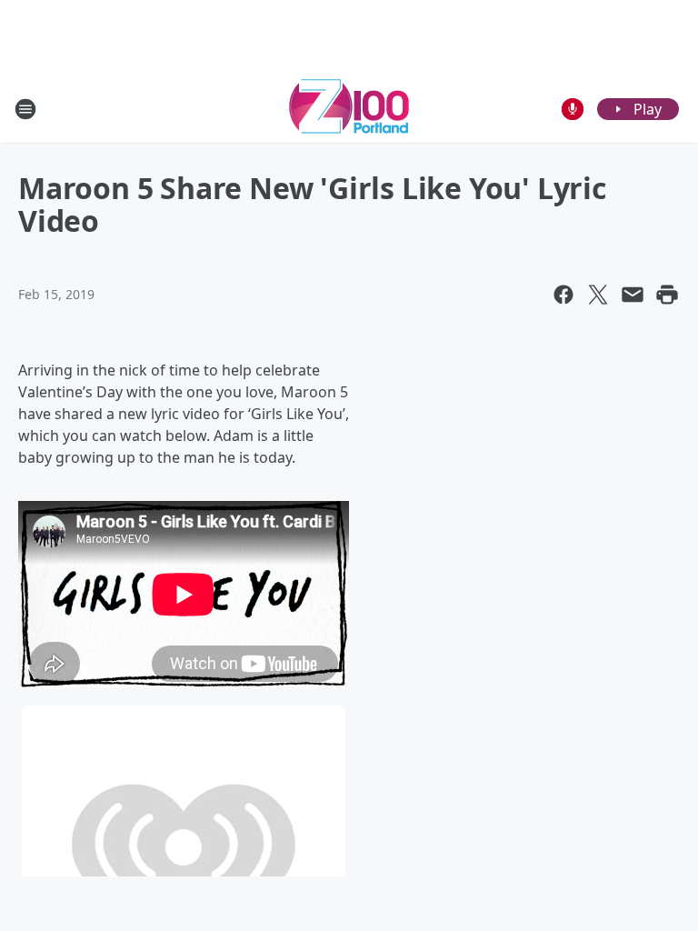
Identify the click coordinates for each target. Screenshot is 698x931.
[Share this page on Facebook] (563, 294)
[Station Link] (349, 108)
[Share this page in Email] (632, 294)
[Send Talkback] (572, 109)
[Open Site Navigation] (25, 109)
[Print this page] (667, 294)
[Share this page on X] (598, 294)
